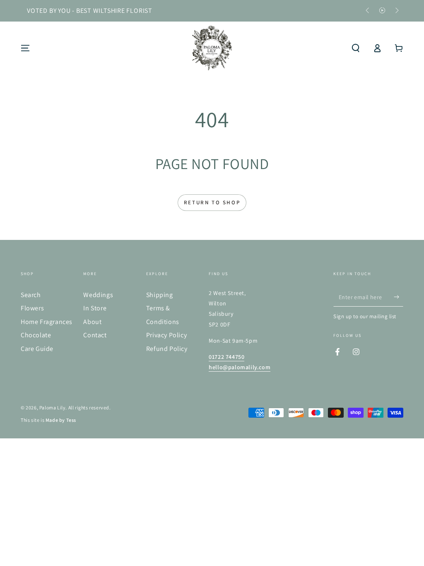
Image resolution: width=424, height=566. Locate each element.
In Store (94, 308)
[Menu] (25, 48)
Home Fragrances (46, 321)
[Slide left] (368, 10)
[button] (355, 48)
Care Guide (37, 348)
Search (31, 294)
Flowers (32, 308)
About (92, 321)
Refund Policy (167, 348)
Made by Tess (61, 420)
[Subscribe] (398, 297)
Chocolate (36, 335)
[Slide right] (396, 10)
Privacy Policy (166, 335)
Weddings (98, 294)
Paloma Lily (52, 407)
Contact (94, 335)
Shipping (159, 294)
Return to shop (212, 202)
